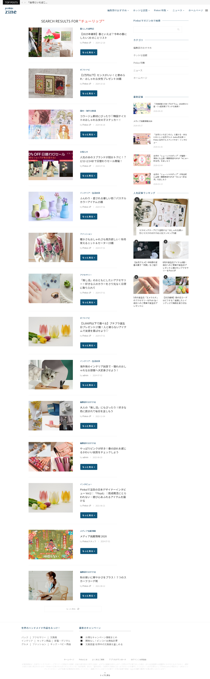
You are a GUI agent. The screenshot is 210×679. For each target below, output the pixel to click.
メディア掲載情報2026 (142, 121)
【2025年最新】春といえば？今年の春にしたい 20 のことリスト (103, 35)
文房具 (53, 637)
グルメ (24, 644)
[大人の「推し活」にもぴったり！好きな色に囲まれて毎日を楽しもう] (51, 415)
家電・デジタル (62, 640)
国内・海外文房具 (88, 111)
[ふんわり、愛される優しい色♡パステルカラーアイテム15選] (51, 206)
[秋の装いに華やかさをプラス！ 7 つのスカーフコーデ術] (51, 585)
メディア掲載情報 (88, 531)
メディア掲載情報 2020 (93, 536)
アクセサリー (86, 275)
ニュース (177, 10)
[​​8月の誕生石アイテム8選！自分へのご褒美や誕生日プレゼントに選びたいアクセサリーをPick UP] (176, 250)
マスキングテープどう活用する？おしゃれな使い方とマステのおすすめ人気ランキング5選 (161, 231)
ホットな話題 (140, 10)
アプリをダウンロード (117, 659)
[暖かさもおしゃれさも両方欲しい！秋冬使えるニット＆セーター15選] (51, 247)
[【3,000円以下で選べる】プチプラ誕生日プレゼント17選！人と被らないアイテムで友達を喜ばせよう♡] (51, 331)
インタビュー (86, 484)
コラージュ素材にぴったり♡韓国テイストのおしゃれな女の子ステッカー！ (103, 118)
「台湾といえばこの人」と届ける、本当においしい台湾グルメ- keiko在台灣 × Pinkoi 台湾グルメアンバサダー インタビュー (170, 138)
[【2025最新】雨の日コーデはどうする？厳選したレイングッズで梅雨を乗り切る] (176, 285)
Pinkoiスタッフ (89, 541)
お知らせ (84, 152)
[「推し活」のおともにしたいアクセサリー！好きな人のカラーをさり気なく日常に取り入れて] (51, 288)
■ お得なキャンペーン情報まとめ (98, 637)
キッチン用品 (44, 640)
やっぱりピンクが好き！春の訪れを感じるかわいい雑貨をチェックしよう (103, 450)
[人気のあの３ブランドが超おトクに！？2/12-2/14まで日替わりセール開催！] (51, 165)
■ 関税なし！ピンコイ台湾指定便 (98, 640)
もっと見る (87, 52)
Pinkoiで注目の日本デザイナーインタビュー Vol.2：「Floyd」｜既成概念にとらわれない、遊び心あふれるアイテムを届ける (103, 495)
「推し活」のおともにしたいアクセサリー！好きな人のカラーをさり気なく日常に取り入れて (103, 283)
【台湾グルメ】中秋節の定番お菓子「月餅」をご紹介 (145, 264)
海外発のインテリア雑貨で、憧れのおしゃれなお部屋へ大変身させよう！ (103, 368)
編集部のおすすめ (117, 10)
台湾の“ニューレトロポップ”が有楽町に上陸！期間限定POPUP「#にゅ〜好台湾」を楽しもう (170, 177)
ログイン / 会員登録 (138, 659)
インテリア (27, 640)
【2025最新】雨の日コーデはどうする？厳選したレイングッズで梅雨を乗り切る (175, 300)
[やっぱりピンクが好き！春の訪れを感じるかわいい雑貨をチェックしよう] (51, 456)
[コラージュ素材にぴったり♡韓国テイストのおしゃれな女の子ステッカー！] (51, 124)
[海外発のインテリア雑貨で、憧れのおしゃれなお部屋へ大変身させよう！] (51, 374)
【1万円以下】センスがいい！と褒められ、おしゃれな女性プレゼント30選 (102, 77)
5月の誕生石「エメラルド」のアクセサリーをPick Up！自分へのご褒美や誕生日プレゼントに (146, 301)
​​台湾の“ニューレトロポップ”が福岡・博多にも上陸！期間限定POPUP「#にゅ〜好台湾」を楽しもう (170, 158)
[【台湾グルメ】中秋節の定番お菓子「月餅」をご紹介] (146, 250)
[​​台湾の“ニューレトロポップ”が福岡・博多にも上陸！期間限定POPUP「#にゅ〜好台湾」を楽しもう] (142, 160)
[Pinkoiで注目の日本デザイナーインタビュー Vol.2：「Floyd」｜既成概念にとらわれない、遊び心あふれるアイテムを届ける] (51, 498)
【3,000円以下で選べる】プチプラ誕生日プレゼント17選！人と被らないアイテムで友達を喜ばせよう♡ (103, 327)
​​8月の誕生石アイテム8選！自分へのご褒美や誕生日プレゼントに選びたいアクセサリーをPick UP (176, 266)
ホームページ (196, 10)
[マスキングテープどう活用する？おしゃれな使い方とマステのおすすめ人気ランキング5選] (161, 217)
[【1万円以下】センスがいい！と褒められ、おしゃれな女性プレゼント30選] (51, 83)
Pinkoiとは (83, 659)
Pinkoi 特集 (160, 10)
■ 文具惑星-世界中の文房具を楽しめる (101, 644)
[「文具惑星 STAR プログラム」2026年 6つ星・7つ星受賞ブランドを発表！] (142, 108)
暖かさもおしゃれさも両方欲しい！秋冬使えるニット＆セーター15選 (103, 241)
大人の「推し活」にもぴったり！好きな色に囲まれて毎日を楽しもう (103, 409)
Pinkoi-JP (87, 42)
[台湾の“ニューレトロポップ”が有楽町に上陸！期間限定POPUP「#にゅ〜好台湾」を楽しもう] (142, 178)
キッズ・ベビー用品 (60, 644)
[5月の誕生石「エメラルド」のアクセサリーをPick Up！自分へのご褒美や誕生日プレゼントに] (146, 285)
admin (85, 375)
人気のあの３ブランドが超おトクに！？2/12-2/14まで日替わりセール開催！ (103, 159)
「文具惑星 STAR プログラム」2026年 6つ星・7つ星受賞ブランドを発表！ (170, 105)
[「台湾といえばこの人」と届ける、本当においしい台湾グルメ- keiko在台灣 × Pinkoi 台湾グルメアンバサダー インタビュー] (142, 139)
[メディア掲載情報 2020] (51, 544)
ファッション (86, 234)
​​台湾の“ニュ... (35, 2)
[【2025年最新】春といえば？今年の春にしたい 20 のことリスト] (51, 42)
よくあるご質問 (98, 659)
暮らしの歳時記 (87, 29)
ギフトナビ (85, 70)
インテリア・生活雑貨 (90, 193)
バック (24, 637)
